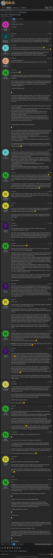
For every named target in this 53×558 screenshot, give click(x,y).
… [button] (7, 19)
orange (5, 29)
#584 (51, 58)
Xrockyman (6, 389)
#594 (51, 330)
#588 (51, 191)
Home (3, 7)
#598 (51, 432)
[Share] (48, 22)
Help (45, 554)
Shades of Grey (5, 554)
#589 (51, 203)
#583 (51, 45)
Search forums (9, 10)
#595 (51, 348)
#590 (51, 223)
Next (21, 19)
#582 (51, 33)
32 (18, 19)
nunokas (5, 210)
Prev (3, 19)
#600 (51, 479)
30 (13, 19)
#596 (51, 381)
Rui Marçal (5, 198)
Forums (9, 7)
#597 (51, 406)
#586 (51, 149)
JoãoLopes (5, 40)
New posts (3, 10)
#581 (51, 21)
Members (23, 7)
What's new (15, 7)
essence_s (5, 65)
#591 (51, 243)
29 (11, 19)
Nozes (3, 16)
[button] (19, 7)
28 (9, 19)
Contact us (41, 554)
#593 (51, 299)
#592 (51, 283)
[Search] (51, 7)
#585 (51, 69)
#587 (51, 172)
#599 (51, 456)
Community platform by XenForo (26, 556)
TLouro (5, 230)
